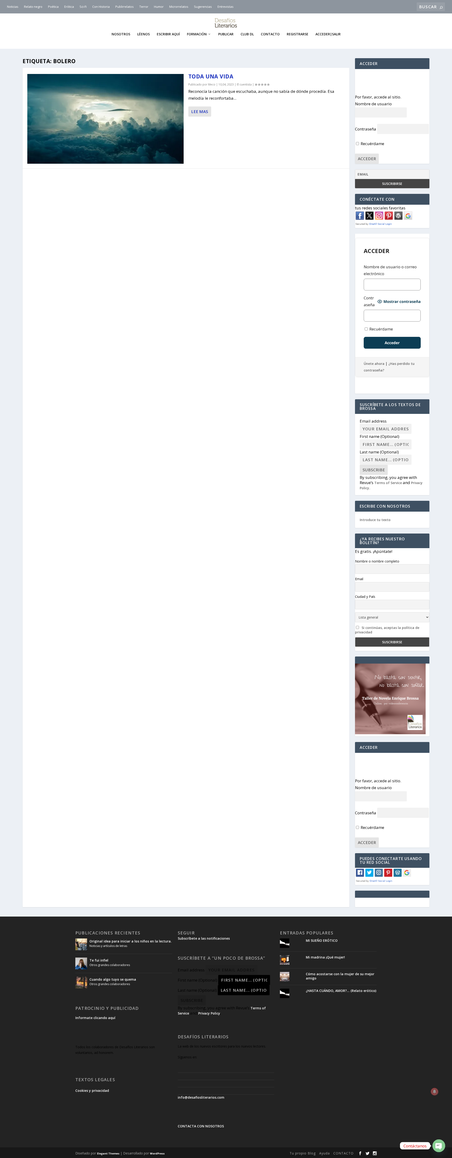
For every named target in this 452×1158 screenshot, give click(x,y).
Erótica (69, 6)
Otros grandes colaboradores (109, 965)
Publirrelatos (124, 6)
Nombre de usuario (373, 103)
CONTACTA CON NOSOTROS (201, 1126)
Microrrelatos (178, 6)
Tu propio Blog (303, 1153)
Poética (53, 6)
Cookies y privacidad (92, 1090)
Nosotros (121, 34)
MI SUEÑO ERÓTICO (322, 940)
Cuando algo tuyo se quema (112, 979)
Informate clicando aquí (95, 1017)
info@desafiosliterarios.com (201, 1097)
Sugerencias (203, 6)
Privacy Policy (209, 1013)
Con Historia (101, 6)
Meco (211, 84)
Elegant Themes (108, 1153)
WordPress (157, 1153)
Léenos (143, 34)
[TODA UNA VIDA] (105, 119)
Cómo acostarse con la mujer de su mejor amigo (340, 976)
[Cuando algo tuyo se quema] (81, 982)
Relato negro (33, 6)
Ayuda (324, 1153)
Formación (197, 34)
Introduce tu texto (375, 520)
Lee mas (199, 111)
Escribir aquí (168, 34)
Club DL (247, 34)
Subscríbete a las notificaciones (204, 938)
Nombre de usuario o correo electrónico (390, 270)
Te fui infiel (98, 960)
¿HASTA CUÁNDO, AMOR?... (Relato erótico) (341, 990)
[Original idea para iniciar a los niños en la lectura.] (81, 944)
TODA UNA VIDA (211, 76)
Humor (159, 6)
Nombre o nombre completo (377, 561)
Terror (143, 6)
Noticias (12, 6)
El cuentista (244, 84)
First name (379, 436)
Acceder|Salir (328, 34)
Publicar (226, 34)
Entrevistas (226, 6)
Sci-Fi (83, 6)
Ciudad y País (365, 596)
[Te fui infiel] (81, 963)
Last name (379, 452)
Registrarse (297, 34)
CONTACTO (343, 1153)
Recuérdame (372, 143)
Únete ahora (374, 363)
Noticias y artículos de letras (108, 946)
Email (359, 579)
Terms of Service (388, 483)
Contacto (270, 34)
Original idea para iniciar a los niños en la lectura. (130, 941)
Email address (373, 421)
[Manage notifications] (434, 1091)
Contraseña (365, 129)
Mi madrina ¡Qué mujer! (325, 957)
